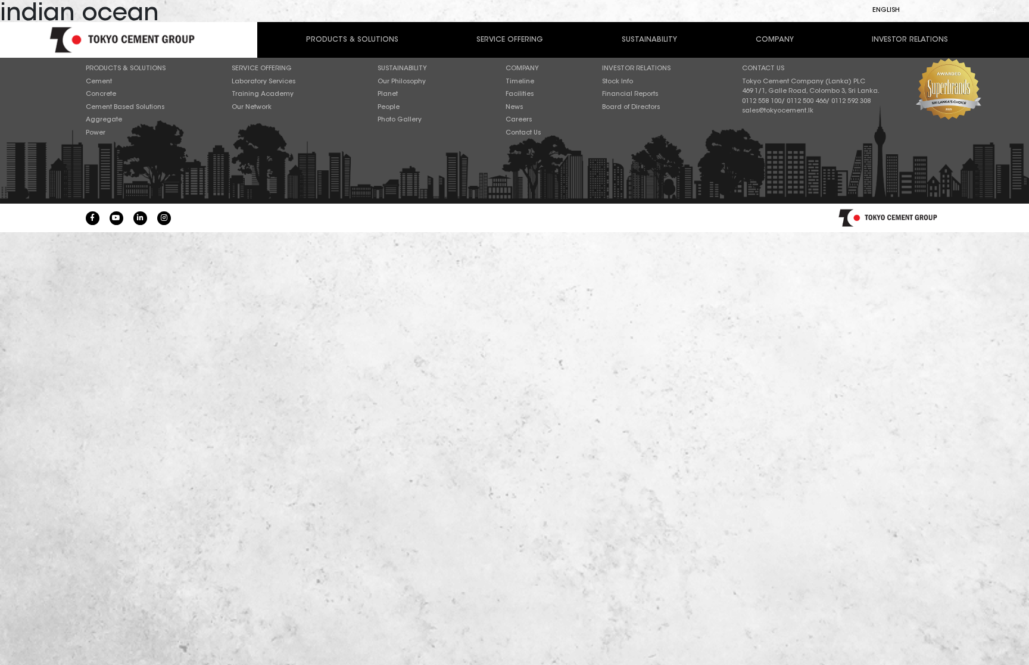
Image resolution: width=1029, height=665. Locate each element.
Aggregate (104, 120)
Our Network (252, 107)
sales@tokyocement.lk (777, 111)
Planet (388, 94)
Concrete (101, 94)
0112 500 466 (806, 101)
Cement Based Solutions (125, 107)
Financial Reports (630, 94)
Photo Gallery (400, 120)
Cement (99, 82)
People (389, 107)
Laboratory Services (263, 82)
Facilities (520, 94)
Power (95, 133)
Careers (519, 120)
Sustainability (649, 39)
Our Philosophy (402, 82)
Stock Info (617, 82)
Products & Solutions (352, 39)
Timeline (520, 82)
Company (775, 39)
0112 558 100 (761, 101)
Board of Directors (631, 107)
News (514, 107)
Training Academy (263, 94)
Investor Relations (910, 39)
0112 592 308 (851, 101)
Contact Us (523, 133)
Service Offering (509, 39)
